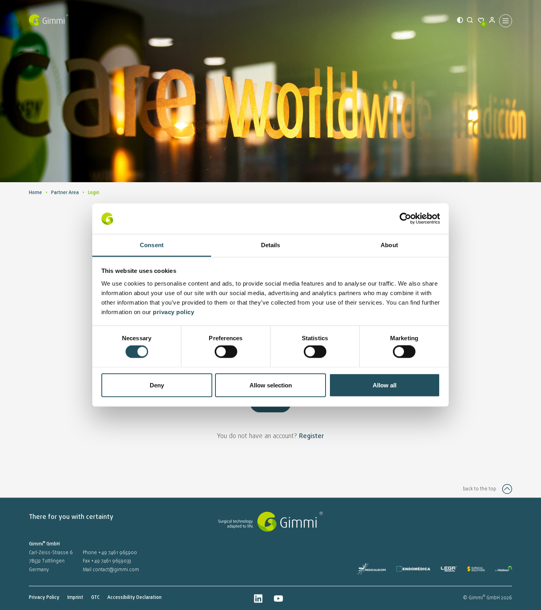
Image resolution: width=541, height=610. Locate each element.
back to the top (479, 489)
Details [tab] (270, 244)
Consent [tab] (152, 244)
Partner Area (65, 192)
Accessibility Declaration (134, 597)
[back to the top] (507, 489)
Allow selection (271, 384)
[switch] (226, 351)
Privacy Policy (44, 597)
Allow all (384, 384)
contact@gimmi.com (116, 570)
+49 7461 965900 (117, 553)
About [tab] (389, 244)
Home (35, 192)
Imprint (75, 597)
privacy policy (174, 311)
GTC (95, 597)
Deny (157, 384)
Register (311, 436)
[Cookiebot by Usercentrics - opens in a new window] (405, 219)
